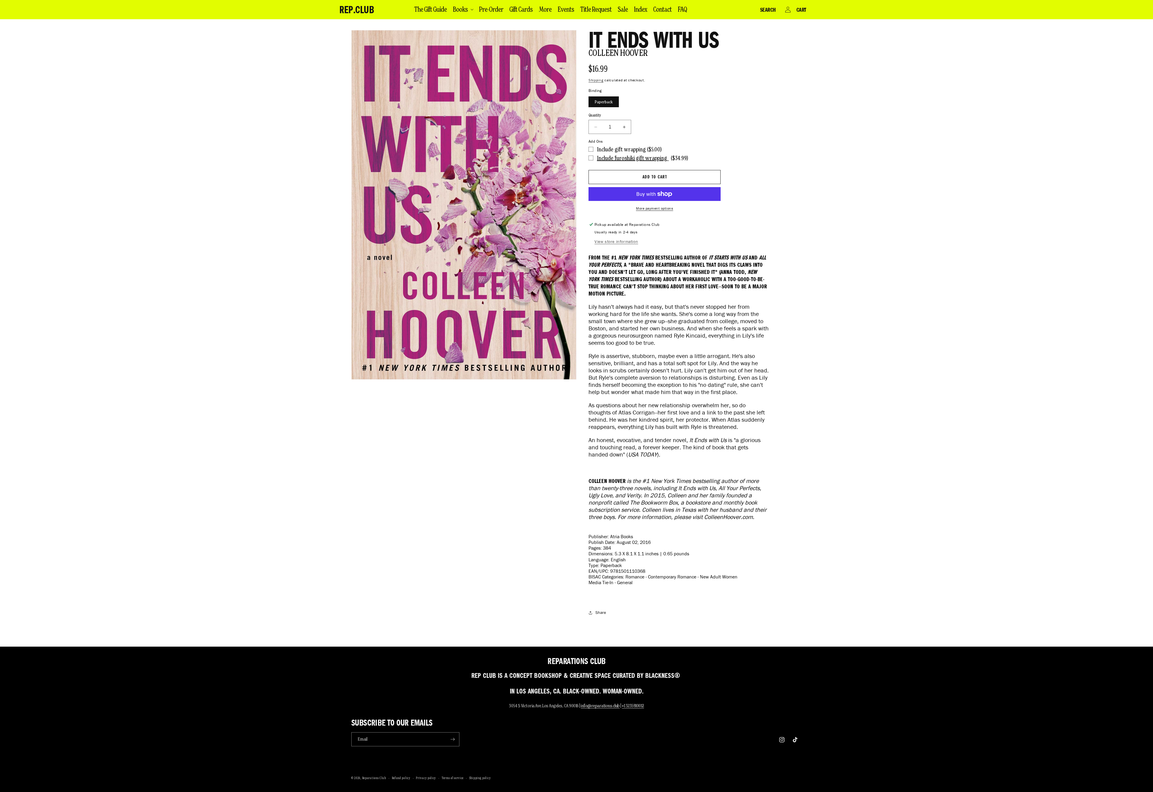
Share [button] (600, 612)
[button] (463, 9)
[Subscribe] (452, 739)
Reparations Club (374, 778)
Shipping (596, 80)
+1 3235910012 (633, 706)
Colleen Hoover (618, 52)
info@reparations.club (600, 706)
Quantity (595, 115)
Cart (801, 9)
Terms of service (453, 778)
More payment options (654, 208)
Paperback (604, 101)
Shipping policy (480, 778)
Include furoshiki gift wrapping (632, 158)
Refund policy (401, 778)
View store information (616, 241)
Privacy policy (426, 778)
